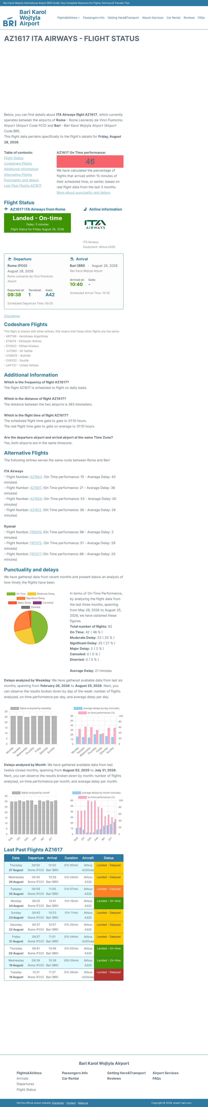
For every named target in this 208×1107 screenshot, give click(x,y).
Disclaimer (58, 1102)
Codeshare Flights (18, 163)
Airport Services (152, 17)
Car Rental (173, 17)
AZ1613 (35, 510)
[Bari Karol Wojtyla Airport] (9, 21)
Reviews (189, 17)
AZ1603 (36, 477)
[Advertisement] (104, 79)
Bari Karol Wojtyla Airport (33, 17)
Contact (71, 1102)
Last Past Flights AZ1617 (22, 186)
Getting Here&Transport (123, 17)
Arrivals (22, 1078)
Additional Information (21, 169)
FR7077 (35, 554)
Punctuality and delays (21, 180)
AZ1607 (35, 488)
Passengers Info (93, 17)
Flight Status (13, 158)
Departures (25, 1084)
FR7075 (36, 543)
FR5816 (35, 532)
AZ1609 (36, 499)
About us (83, 1102)
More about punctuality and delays (83, 192)
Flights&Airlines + (68, 17)
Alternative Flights (18, 175)
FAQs (201, 17)
